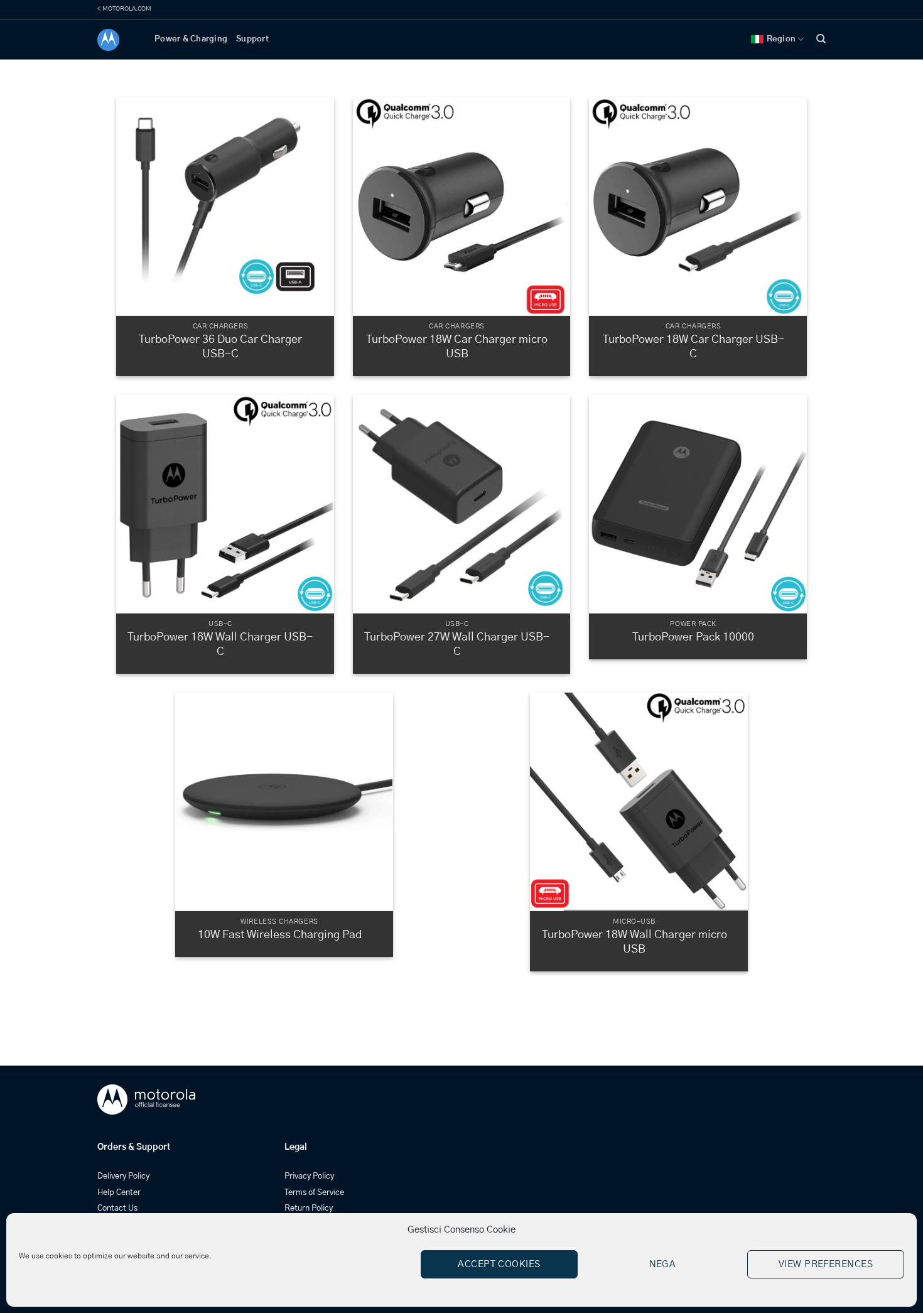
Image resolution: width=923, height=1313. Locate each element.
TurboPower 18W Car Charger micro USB (457, 347)
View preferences (826, 1264)
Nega (662, 1264)
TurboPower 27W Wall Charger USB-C (456, 644)
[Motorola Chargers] (116, 39)
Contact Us (117, 1208)
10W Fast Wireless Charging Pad (280, 935)
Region (781, 39)
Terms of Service (314, 1193)
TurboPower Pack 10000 (693, 637)
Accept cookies (499, 1264)
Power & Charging (190, 39)
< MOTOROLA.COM (124, 9)
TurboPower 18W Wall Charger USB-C (220, 644)
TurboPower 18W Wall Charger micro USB (634, 942)
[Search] (821, 39)
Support (252, 39)
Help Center (119, 1193)
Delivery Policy (123, 1176)
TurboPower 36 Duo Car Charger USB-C (220, 347)
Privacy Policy (309, 1176)
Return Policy (308, 1208)
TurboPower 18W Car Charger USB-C (693, 347)
